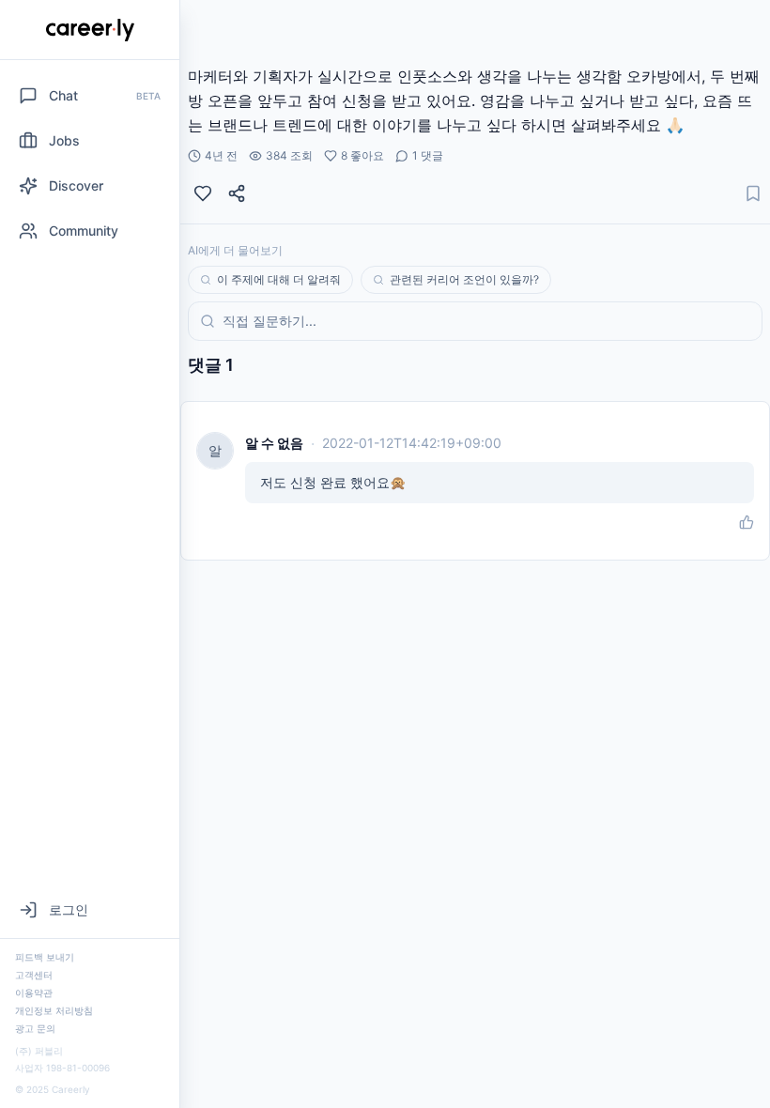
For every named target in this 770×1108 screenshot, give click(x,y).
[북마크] (753, 193)
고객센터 (34, 974)
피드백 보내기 (44, 956)
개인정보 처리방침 (54, 1010)
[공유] (237, 193)
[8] (203, 193)
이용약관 (34, 992)
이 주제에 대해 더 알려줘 (279, 279)
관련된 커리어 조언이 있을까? (464, 279)
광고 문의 (35, 1028)
